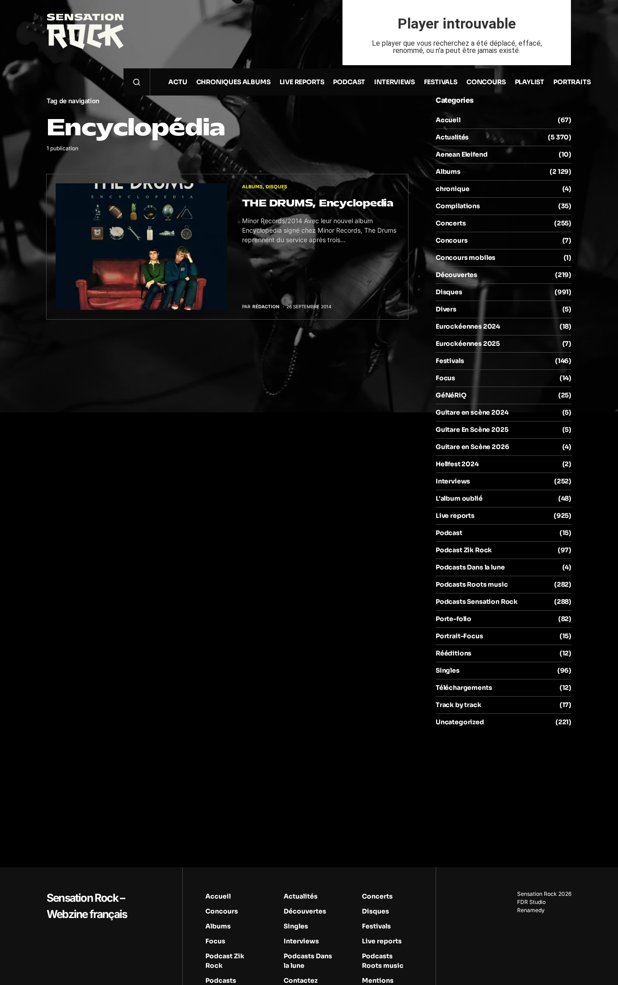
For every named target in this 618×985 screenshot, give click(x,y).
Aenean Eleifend (461, 154)
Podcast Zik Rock (464, 550)
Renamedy (531, 910)
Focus (445, 378)
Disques (276, 187)
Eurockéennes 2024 (468, 326)
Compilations (458, 206)
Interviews (453, 481)
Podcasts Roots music (472, 584)
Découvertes (456, 275)
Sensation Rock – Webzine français (87, 906)
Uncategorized (460, 722)
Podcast (449, 533)
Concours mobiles (465, 257)
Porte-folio (453, 619)
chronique (452, 189)
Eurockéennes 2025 (468, 343)
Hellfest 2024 (457, 464)
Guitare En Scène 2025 (472, 430)
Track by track (458, 705)
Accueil (448, 120)
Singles (448, 670)
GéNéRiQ (451, 395)
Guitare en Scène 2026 (472, 447)
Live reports (455, 516)
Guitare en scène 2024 (472, 412)
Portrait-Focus (459, 636)
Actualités (452, 137)
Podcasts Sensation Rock (477, 602)
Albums (252, 187)
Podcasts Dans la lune (470, 567)
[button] (137, 82)
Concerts (451, 223)
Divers (446, 309)
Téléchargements (464, 688)
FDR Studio (531, 902)
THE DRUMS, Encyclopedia (318, 203)
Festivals (450, 361)
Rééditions (453, 653)
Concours (452, 240)
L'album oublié (459, 498)
